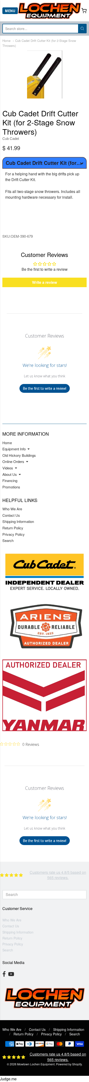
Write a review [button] (44, 282)
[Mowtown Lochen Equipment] (49, 10)
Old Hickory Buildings (19, 455)
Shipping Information (18, 521)
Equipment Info (14, 448)
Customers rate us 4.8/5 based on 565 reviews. (58, 875)
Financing (9, 480)
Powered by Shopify (69, 1064)
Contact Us (11, 515)
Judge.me (8, 1079)
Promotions (11, 486)
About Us (9, 474)
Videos (7, 467)
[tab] (44, 217)
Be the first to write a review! (44, 388)
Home (6, 40)
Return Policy (12, 527)
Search (8, 540)
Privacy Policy (13, 534)
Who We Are (12, 508)
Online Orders (13, 461)
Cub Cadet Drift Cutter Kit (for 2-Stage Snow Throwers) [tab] (46, 162)
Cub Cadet (10, 138)
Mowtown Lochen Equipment (36, 1064)
